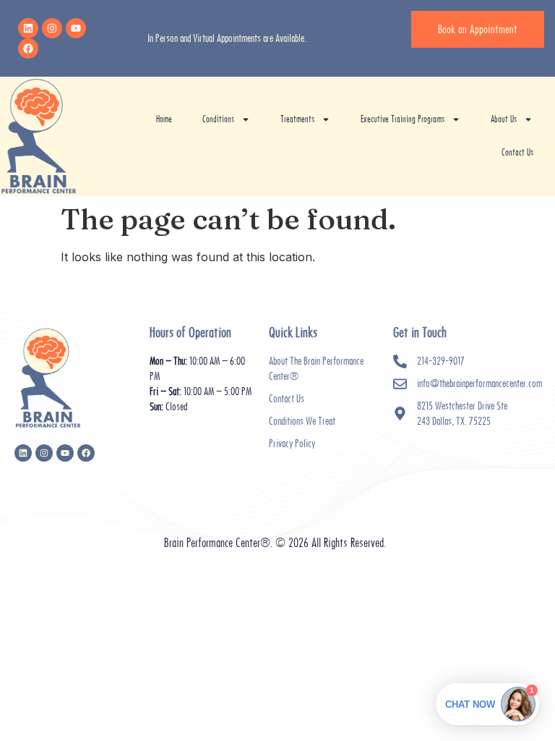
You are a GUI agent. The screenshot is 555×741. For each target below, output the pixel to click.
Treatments (297, 119)
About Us (504, 119)
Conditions (218, 119)
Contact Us (517, 152)
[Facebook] (28, 48)
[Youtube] (76, 28)
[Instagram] (52, 28)
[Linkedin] (28, 28)
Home (164, 119)
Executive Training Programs (402, 119)
